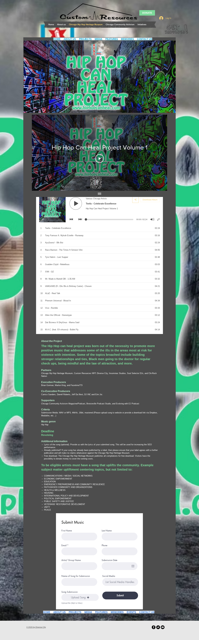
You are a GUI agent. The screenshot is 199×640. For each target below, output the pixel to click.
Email (64, 545)
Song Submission (69, 592)
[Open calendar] (133, 566)
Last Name (107, 531)
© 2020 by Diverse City (36, 627)
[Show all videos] (99, 194)
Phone (104, 545)
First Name (66, 531)
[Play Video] (99, 158)
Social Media (108, 576)
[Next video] (160, 153)
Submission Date (109, 560)
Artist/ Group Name (71, 560)
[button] (80, 597)
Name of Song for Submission (75, 576)
